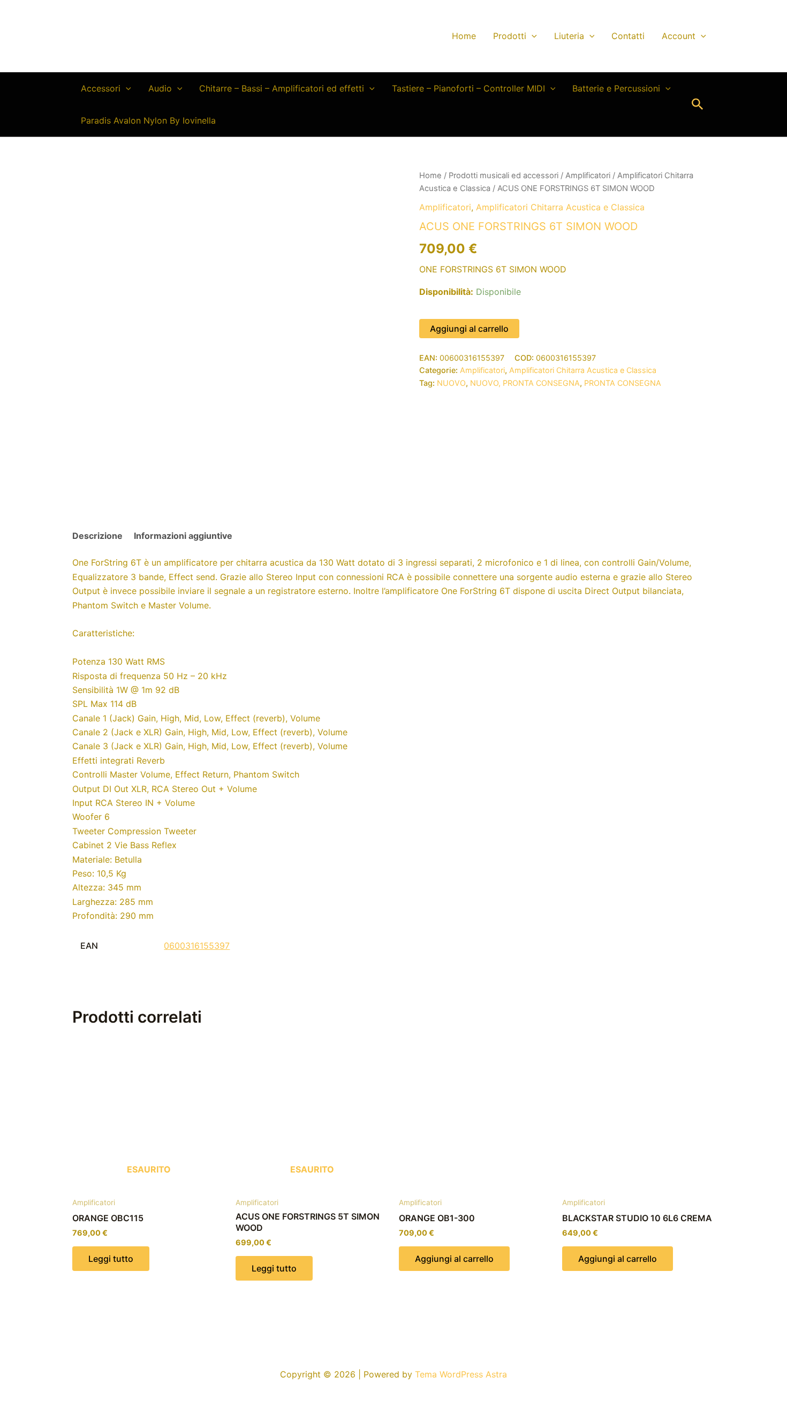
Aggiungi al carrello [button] (454, 1258)
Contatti (628, 36)
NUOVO (451, 382)
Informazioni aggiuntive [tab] (183, 535)
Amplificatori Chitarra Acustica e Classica (560, 207)
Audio (160, 88)
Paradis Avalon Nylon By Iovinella (148, 120)
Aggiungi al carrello (469, 328)
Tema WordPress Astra (461, 1374)
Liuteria (569, 36)
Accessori (100, 88)
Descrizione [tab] (97, 535)
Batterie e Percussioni (616, 88)
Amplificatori (587, 175)
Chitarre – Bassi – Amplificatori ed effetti (281, 88)
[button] (531, 35)
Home (464, 36)
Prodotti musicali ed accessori (503, 175)
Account (678, 36)
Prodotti (509, 36)
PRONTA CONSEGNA (622, 382)
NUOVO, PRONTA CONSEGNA (525, 382)
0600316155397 (197, 945)
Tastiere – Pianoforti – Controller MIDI (468, 88)
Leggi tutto (110, 1258)
